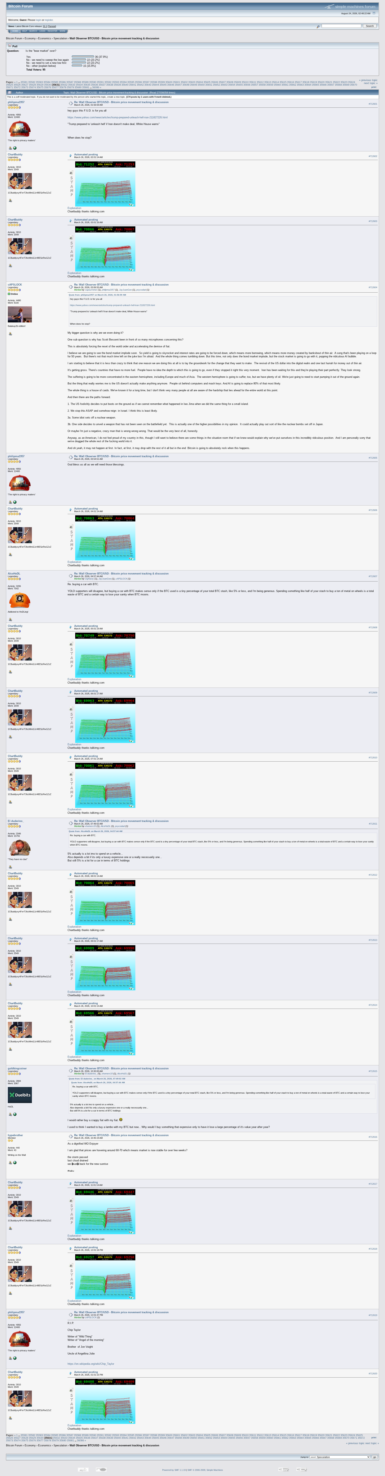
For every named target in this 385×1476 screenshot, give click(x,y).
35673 (24, 87)
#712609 (373, 692)
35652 (216, 84)
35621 (328, 82)
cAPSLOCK (15, 284)
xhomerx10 (90, 826)
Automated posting (86, 154)
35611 (252, 82)
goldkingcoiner (17, 1068)
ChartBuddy (15, 154)
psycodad (141, 290)
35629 (40, 84)
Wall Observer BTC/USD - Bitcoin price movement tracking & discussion (114, 38)
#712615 (373, 1071)
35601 (176, 82)
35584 (47, 82)
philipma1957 (16, 102)
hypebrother (15, 1135)
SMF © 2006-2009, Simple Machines (205, 1470)
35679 (70, 87)
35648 (185, 84)
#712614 (373, 1005)
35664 (307, 84)
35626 (17, 84)
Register (52, 31)
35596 (138, 82)
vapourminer (91, 290)
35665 (315, 84)
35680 (78, 87)
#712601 (373, 104)
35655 (239, 84)
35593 (115, 82)
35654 (231, 84)
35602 (184, 82)
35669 (346, 84)
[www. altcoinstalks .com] (14, 148)
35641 (132, 84)
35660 (277, 84)
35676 (47, 87)
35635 (86, 84)
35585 (54, 82)
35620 (321, 82)
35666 (323, 84)
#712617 (373, 1184)
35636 (94, 84)
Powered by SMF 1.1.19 (174, 1470)
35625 (9, 84)
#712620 (373, 1373)
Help (24, 31)
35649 (193, 84)
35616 (290, 82)
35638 (109, 84)
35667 (330, 84)
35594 (123, 82)
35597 (146, 82)
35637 (102, 84)
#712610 (373, 757)
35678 (62, 87)
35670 (353, 84)
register (49, 20)
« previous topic (368, 80)
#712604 (373, 287)
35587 (69, 82)
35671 (9, 87)
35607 (222, 82)
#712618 (373, 1249)
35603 (191, 82)
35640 (125, 84)
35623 (344, 82)
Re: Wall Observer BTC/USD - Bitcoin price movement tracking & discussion (121, 102)
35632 (64, 84)
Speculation (60, 38)
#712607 (373, 576)
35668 (338, 84)
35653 (224, 84)
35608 (229, 82)
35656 (246, 84)
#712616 (373, 1137)
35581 (24, 82)
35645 (163, 84)
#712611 (373, 824)
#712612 (373, 875)
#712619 (373, 1315)
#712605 (373, 458)
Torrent (51, 26)
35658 (262, 84)
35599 (161, 82)
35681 (85, 87)
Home (15, 31)
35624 (351, 82)
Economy (30, 38)
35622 (336, 82)
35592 (107, 82)
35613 (267, 82)
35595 (130, 82)
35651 (208, 84)
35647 (178, 84)
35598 (153, 82)
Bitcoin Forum (14, 38)
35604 (199, 82)
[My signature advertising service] (14, 1114)
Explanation (74, 208)
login (38, 20)
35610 (245, 82)
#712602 (373, 156)
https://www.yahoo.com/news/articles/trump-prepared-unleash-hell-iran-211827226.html (118, 117)
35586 (62, 82)
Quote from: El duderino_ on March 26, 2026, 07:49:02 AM (97, 1079)
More (62, 31)
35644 (155, 84)
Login (42, 31)
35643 (147, 84)
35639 (117, 84)
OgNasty (89, 578)
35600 (168, 82)
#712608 (373, 627)
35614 (275, 82)
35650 (201, 84)
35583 (39, 82)
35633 (71, 84)
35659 (269, 84)
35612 (260, 82)
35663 (300, 84)
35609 (237, 82)
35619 (313, 82)
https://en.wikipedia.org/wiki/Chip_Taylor (91, 1363)
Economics (44, 38)
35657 (254, 84)
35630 (47, 84)
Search (33, 31)
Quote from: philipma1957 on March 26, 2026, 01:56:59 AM (97, 295)
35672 (17, 87)
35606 (214, 82)
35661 (285, 84)
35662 (292, 84)
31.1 (45, 26)
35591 (100, 82)
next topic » (371, 83)
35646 (170, 84)
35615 (283, 82)
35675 (40, 87)
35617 (298, 82)
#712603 (373, 221)
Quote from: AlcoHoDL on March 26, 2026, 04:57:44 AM (95, 831)
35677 (55, 87)
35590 (92, 82)
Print (373, 87)
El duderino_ (16, 821)
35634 (79, 84)
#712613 (373, 940)
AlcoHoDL (14, 573)
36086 (95, 87)
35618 (305, 82)
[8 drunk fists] (14, 1162)
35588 (77, 82)
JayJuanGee (125, 290)
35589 (85, 82)
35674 (32, 87)
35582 (31, 82)
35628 (32, 84)
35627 (24, 84)
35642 (140, 84)
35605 (207, 82)
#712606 (373, 510)
